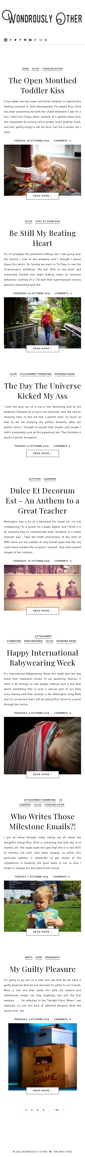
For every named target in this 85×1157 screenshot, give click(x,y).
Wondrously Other (34, 1152)
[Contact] (41, 40)
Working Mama (65, 374)
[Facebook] (10, 40)
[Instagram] (25, 40)
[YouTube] (30, 40)
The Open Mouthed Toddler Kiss (42, 85)
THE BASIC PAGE (62, 1152)
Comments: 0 (62, 141)
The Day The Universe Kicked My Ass (42, 390)
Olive (35, 69)
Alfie (13, 374)
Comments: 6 (62, 446)
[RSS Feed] (46, 40)
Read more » (42, 196)
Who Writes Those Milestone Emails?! (42, 821)
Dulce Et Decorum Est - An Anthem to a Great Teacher (42, 500)
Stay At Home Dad (47, 221)
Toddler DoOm (52, 69)
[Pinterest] (20, 40)
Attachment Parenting (36, 374)
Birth (29, 957)
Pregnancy (52, 957)
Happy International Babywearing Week (42, 657)
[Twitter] (15, 40)
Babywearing (33, 641)
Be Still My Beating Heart (42, 238)
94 (57, 1110)
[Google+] (35, 40)
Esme (26, 69)
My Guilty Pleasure (42, 969)
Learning (50, 479)
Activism (35, 479)
